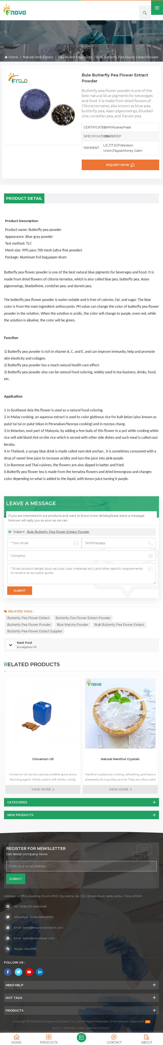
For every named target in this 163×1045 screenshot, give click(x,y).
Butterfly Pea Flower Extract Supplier (34, 631)
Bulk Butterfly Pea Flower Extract (119, 625)
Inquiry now (117, 165)
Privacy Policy (99, 1028)
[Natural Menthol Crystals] (120, 713)
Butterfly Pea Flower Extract (28, 618)
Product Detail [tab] (24, 198)
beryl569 (31, 948)
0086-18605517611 (42, 917)
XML (81, 1028)
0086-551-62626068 (33, 906)
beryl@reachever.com (39, 938)
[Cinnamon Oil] (42, 713)
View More (41, 789)
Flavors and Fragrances (75, 57)
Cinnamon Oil (42, 759)
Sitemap (69, 1028)
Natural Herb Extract (38, 57)
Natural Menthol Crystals (120, 759)
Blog (56, 1028)
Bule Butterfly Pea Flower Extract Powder (58, 532)
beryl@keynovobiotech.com (43, 927)
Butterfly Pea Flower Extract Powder (83, 618)
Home (13, 57)
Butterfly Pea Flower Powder (29, 625)
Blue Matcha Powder (72, 625)
